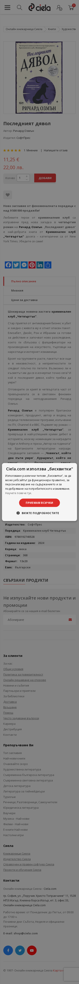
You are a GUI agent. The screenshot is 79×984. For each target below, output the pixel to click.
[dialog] (39, 492)
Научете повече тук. (18, 493)
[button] (39, 513)
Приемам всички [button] (39, 502)
